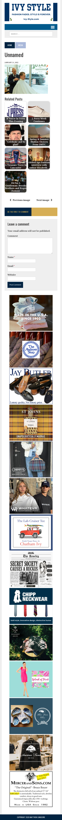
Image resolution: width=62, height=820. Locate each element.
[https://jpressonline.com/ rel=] (31, 328)
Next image (42, 200)
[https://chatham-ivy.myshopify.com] (31, 548)
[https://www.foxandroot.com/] (31, 658)
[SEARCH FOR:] (31, 33)
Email (10, 266)
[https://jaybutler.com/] (31, 402)
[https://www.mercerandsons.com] (31, 805)
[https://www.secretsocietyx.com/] (31, 585)
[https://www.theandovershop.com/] (31, 365)
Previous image (21, 200)
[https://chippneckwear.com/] (31, 622)
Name (10, 257)
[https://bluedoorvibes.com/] (31, 732)
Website (11, 274)
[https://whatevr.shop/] (31, 511)
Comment (12, 235)
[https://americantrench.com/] (31, 768)
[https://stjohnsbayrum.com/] (31, 438)
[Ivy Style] (31, 12)
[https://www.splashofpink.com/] (31, 695)
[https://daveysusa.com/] (31, 475)
